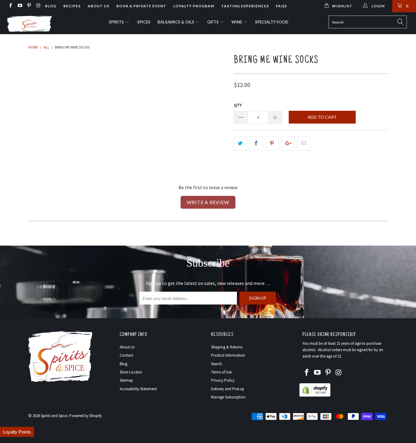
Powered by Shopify (85, 415)
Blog (50, 6)
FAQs (281, 6)
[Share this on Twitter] (240, 143)
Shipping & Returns (226, 347)
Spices (143, 22)
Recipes (72, 6)
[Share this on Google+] (287, 143)
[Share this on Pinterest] (272, 143)
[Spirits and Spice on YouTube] (19, 6)
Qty (237, 105)
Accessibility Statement (138, 388)
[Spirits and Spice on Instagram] (38, 6)
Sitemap (126, 380)
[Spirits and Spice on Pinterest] (28, 6)
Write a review (208, 202)
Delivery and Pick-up (227, 388)
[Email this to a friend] (303, 143)
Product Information (228, 355)
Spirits (117, 22)
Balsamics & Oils (176, 22)
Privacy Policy (222, 380)
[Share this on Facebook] (256, 143)
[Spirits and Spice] (36, 23)
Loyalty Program (193, 6)
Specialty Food (271, 22)
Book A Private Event (141, 6)
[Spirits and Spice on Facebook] (10, 6)
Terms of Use (221, 372)
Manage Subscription (228, 397)
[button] (17, 432)
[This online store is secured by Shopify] (314, 395)
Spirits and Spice (54, 415)
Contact (126, 355)
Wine (237, 22)
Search (216, 363)
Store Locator (131, 372)
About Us (98, 6)
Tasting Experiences (245, 6)
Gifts (213, 22)
